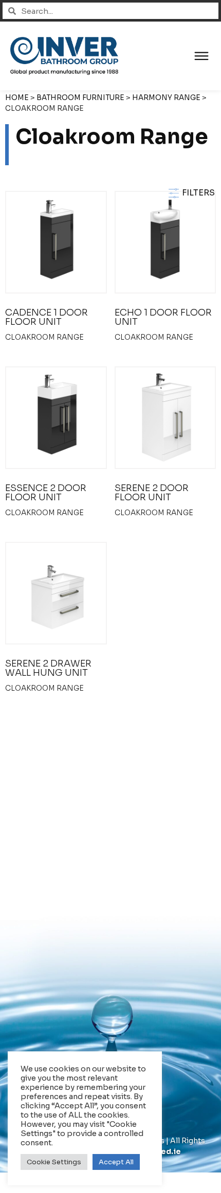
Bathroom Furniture (80, 97)
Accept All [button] (116, 1162)
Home (17, 97)
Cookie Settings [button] (54, 1162)
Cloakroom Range (44, 337)
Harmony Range (166, 97)
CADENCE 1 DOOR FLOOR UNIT (46, 317)
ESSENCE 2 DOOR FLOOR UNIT (45, 492)
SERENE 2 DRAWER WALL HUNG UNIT (48, 668)
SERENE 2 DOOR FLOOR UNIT (152, 492)
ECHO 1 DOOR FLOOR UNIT (163, 317)
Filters (197, 192)
